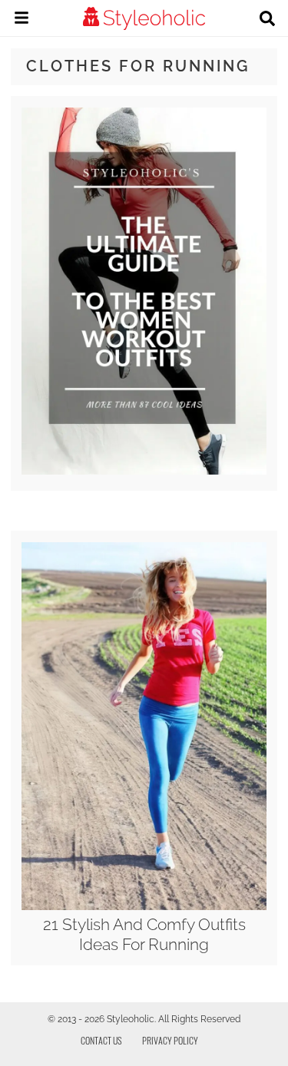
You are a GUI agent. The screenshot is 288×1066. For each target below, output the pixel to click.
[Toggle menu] (21, 19)
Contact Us (101, 1040)
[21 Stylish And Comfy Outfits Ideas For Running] (144, 906)
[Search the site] (267, 20)
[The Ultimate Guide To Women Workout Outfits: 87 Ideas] (144, 471)
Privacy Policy (170, 1040)
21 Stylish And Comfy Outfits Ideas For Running (144, 934)
